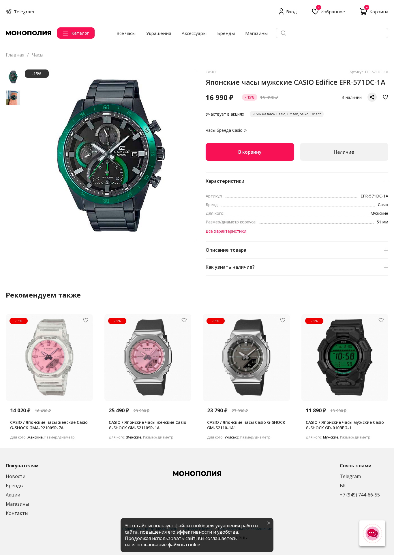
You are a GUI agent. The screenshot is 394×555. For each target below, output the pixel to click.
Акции (13, 495)
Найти (379, 32)
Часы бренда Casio (224, 130)
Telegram (350, 476)
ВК (343, 485)
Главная (15, 55)
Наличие (344, 152)
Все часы (126, 33)
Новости (15, 476)
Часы (37, 55)
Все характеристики (226, 231)
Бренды (226, 33)
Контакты (17, 513)
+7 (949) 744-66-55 (360, 495)
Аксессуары (194, 33)
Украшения (158, 33)
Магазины (256, 33)
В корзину (250, 152)
